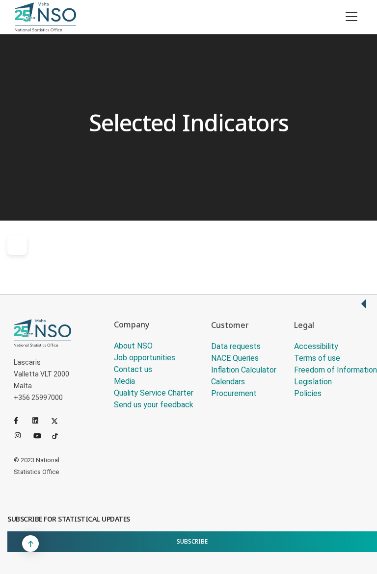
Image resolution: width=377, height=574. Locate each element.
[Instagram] (22, 435)
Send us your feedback (153, 404)
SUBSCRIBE (192, 541)
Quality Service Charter (153, 393)
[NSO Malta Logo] (45, 16)
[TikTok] (59, 435)
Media (124, 381)
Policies (308, 393)
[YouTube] (40, 435)
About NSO (133, 345)
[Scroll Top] (30, 543)
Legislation (313, 381)
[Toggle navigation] (351, 16)
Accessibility (316, 346)
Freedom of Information (335, 369)
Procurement (234, 393)
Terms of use (317, 358)
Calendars (228, 381)
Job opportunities (144, 357)
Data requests (236, 346)
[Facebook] (21, 420)
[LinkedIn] (39, 420)
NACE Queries (235, 358)
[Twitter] (58, 420)
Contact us (133, 369)
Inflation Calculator (243, 369)
